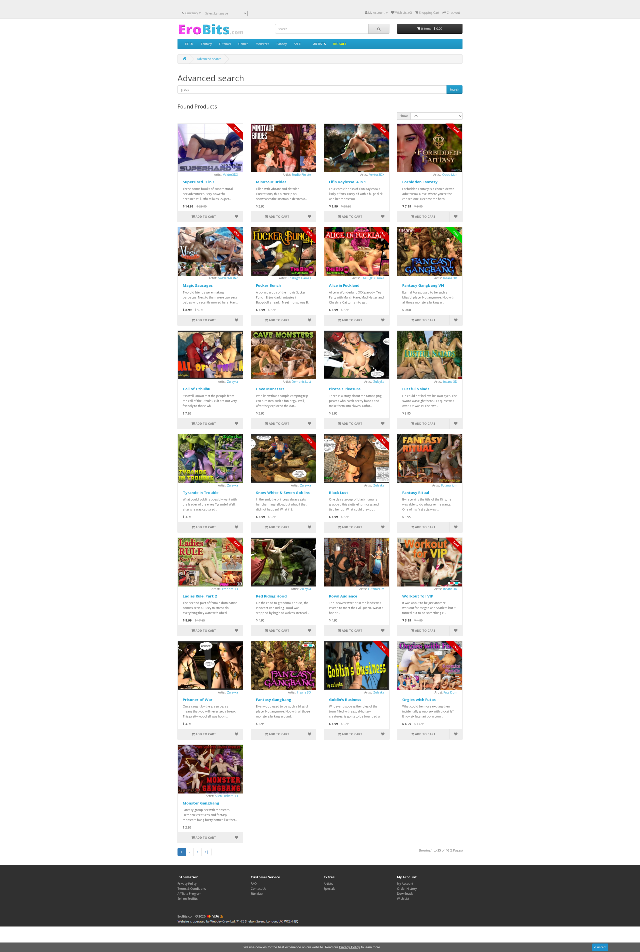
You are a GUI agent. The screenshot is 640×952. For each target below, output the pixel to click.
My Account (405, 884)
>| (206, 852)
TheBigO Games (299, 278)
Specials (329, 888)
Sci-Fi (297, 44)
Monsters (262, 44)
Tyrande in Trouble (200, 492)
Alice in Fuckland (344, 285)
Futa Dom (450, 692)
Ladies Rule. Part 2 (200, 596)
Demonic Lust (301, 382)
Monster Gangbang (201, 803)
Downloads (405, 894)
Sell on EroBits (188, 898)
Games (243, 44)
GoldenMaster (228, 278)
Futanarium (449, 485)
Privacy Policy (187, 884)
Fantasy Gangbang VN (423, 285)
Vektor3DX (230, 174)
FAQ (254, 884)
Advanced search (209, 59)
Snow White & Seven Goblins (283, 492)
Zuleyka (232, 382)
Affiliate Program (190, 894)
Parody (281, 44)
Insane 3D (450, 278)
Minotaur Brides (271, 181)
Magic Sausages (198, 285)
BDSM (189, 44)
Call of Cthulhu (196, 388)
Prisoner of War (197, 699)
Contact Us (258, 888)
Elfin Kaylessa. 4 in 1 (347, 181)
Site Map (257, 894)
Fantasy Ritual (415, 492)
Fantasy (206, 44)
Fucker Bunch (268, 285)
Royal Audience (343, 596)
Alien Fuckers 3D (226, 796)
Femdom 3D (229, 589)
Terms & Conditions (192, 888)
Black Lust (338, 492)
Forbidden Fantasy (420, 181)
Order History (407, 888)
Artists (328, 884)
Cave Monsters (270, 388)
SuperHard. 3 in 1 (199, 181)
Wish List (403, 898)
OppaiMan (449, 174)
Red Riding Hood (271, 596)
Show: (404, 116)
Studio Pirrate (301, 174)
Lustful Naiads (416, 388)
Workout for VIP (417, 596)
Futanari (225, 44)
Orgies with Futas (419, 699)
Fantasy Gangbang (273, 699)
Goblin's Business (345, 699)
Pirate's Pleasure (344, 388)
